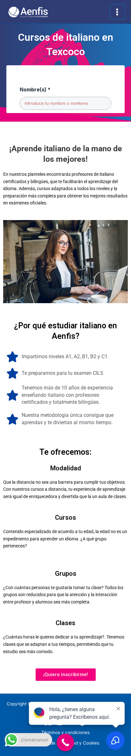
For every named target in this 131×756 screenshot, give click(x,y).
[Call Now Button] (65, 742)
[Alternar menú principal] (117, 11)
